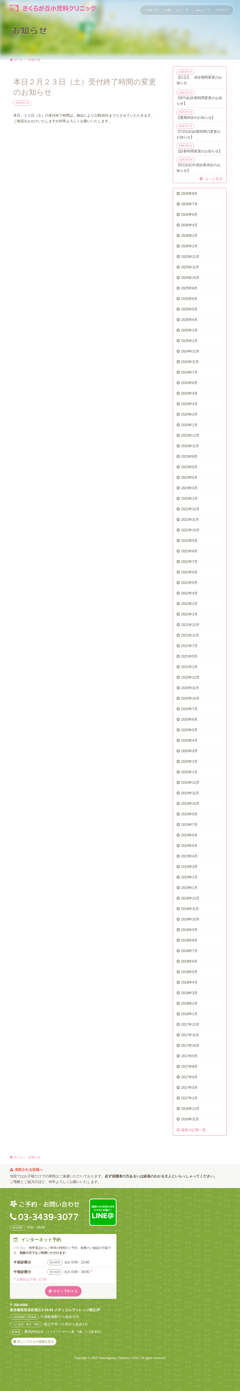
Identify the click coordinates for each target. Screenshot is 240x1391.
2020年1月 (189, 772)
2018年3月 (189, 993)
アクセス (222, 10)
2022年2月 (189, 604)
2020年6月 (189, 719)
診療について (174, 10)
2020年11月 (190, 688)
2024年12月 (190, 351)
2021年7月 (189, 646)
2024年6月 (189, 383)
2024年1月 (189, 425)
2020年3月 (189, 751)
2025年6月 (189, 299)
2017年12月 (190, 1024)
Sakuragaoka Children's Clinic (119, 1358)
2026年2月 (189, 235)
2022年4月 (189, 593)
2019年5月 (189, 846)
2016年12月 (190, 1109)
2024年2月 (189, 414)
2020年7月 (189, 709)
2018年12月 (190, 898)
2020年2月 (189, 761)
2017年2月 (189, 1098)
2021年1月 (189, 667)
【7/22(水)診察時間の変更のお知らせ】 (198, 132)
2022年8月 (189, 551)
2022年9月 (189, 541)
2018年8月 (189, 940)
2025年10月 (190, 278)
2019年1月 (189, 888)
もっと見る (213, 179)
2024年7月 (189, 372)
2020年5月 (189, 730)
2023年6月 (189, 467)
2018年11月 (190, 909)
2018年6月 (189, 961)
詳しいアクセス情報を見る (35, 1341)
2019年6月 (189, 835)
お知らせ (152, 10)
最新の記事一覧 (193, 1130)
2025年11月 (190, 267)
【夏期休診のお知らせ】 (195, 115)
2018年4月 (189, 982)
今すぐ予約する (65, 1291)
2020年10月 (190, 698)
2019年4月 (189, 856)
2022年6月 (189, 572)
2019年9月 (189, 814)
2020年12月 (190, 677)
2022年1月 (189, 614)
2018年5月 (189, 972)
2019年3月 (189, 867)
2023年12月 (190, 435)
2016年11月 (190, 1119)
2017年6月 (189, 1077)
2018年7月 (189, 951)
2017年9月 (189, 1056)
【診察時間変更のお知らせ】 (199, 148)
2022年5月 (189, 583)
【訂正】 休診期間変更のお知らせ (199, 77)
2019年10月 (190, 803)
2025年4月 (189, 320)
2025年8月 (189, 288)
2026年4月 (189, 225)
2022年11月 (190, 519)
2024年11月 (190, 362)
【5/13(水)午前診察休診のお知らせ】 (198, 165)
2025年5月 (189, 309)
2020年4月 (189, 740)
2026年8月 (189, 193)
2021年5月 (189, 656)
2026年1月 (189, 246)
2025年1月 (189, 341)
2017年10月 (190, 1045)
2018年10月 (190, 919)
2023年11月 (190, 446)
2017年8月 (189, 1066)
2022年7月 (189, 562)
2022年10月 (190, 530)
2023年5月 (189, 477)
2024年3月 (189, 404)
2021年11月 (190, 635)
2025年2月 (189, 330)
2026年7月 (189, 204)
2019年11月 (190, 793)
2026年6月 (189, 214)
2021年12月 (190, 625)
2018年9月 (189, 930)
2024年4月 (189, 393)
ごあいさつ (201, 10)
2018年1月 (189, 1014)
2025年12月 (190, 257)
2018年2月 (189, 1003)
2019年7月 (189, 825)
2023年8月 (189, 456)
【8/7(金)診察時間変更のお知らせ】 (199, 98)
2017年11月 (190, 1035)
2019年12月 (190, 782)
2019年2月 (189, 877)
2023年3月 (189, 488)
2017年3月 (189, 1087)
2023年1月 (189, 498)
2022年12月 (190, 509)
